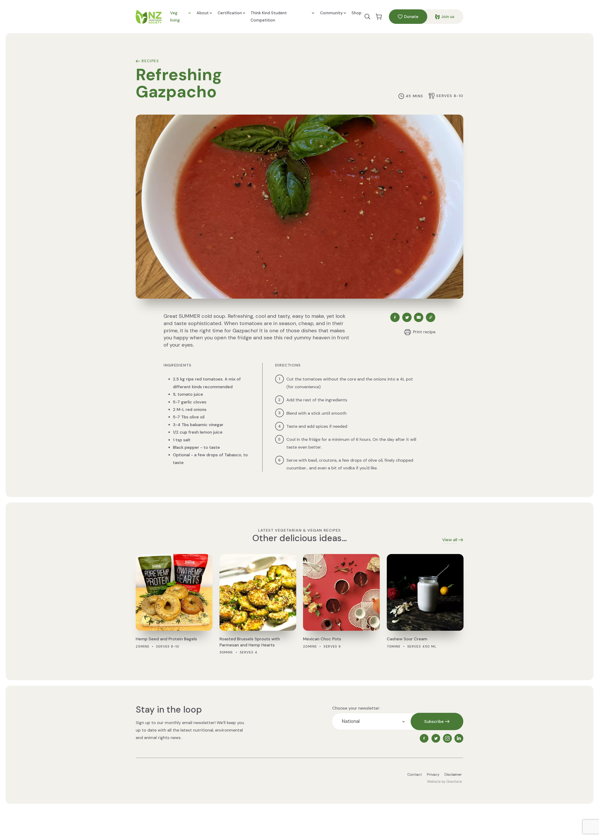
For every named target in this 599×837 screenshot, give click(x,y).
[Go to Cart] (379, 16)
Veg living (175, 16)
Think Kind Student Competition (269, 16)
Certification (230, 12)
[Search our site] (367, 16)
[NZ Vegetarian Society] (148, 17)
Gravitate (454, 781)
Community (331, 12)
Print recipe (424, 332)
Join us (447, 16)
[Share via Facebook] (395, 317)
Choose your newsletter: (356, 708)
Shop (356, 12)
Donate (411, 16)
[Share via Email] (419, 317)
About (203, 12)
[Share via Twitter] (407, 317)
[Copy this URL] (430, 317)
